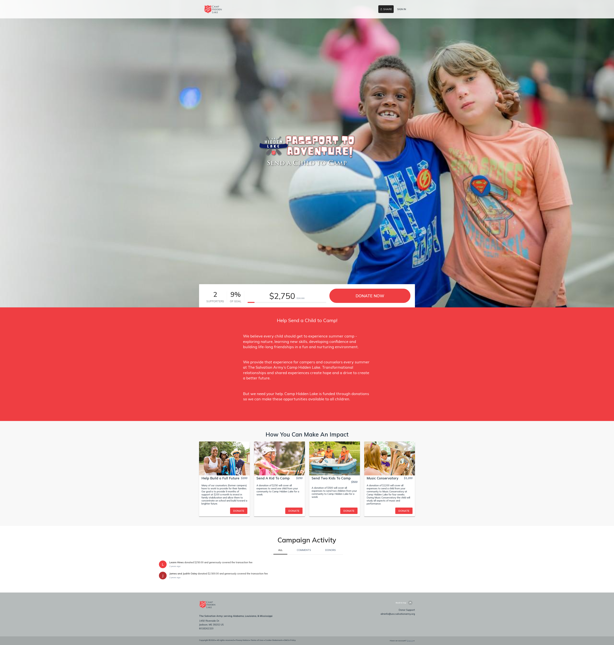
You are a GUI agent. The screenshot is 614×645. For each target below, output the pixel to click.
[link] (213, 9)
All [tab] (280, 550)
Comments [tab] (304, 550)
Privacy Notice (242, 640)
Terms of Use (257, 640)
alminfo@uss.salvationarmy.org (398, 613)
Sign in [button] (401, 9)
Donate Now (370, 295)
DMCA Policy (290, 640)
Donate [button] (238, 510)
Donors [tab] (330, 550)
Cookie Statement (273, 640)
